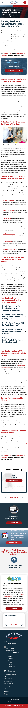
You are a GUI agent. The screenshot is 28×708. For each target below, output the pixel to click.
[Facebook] (4, 694)
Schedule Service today (15, 706)
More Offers (14, 497)
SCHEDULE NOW (14, 543)
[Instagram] (7, 694)
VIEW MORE (14, 624)
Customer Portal (11, 666)
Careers (10, 662)
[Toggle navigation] (2, 2)
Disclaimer (10, 702)
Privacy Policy (17, 702)
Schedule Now (15, 71)
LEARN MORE (14, 523)
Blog (9, 660)
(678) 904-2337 (14, 66)
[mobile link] (24, 2)
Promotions (10, 658)
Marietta (14, 618)
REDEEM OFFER (13, 481)
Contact (10, 664)
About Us (10, 656)
